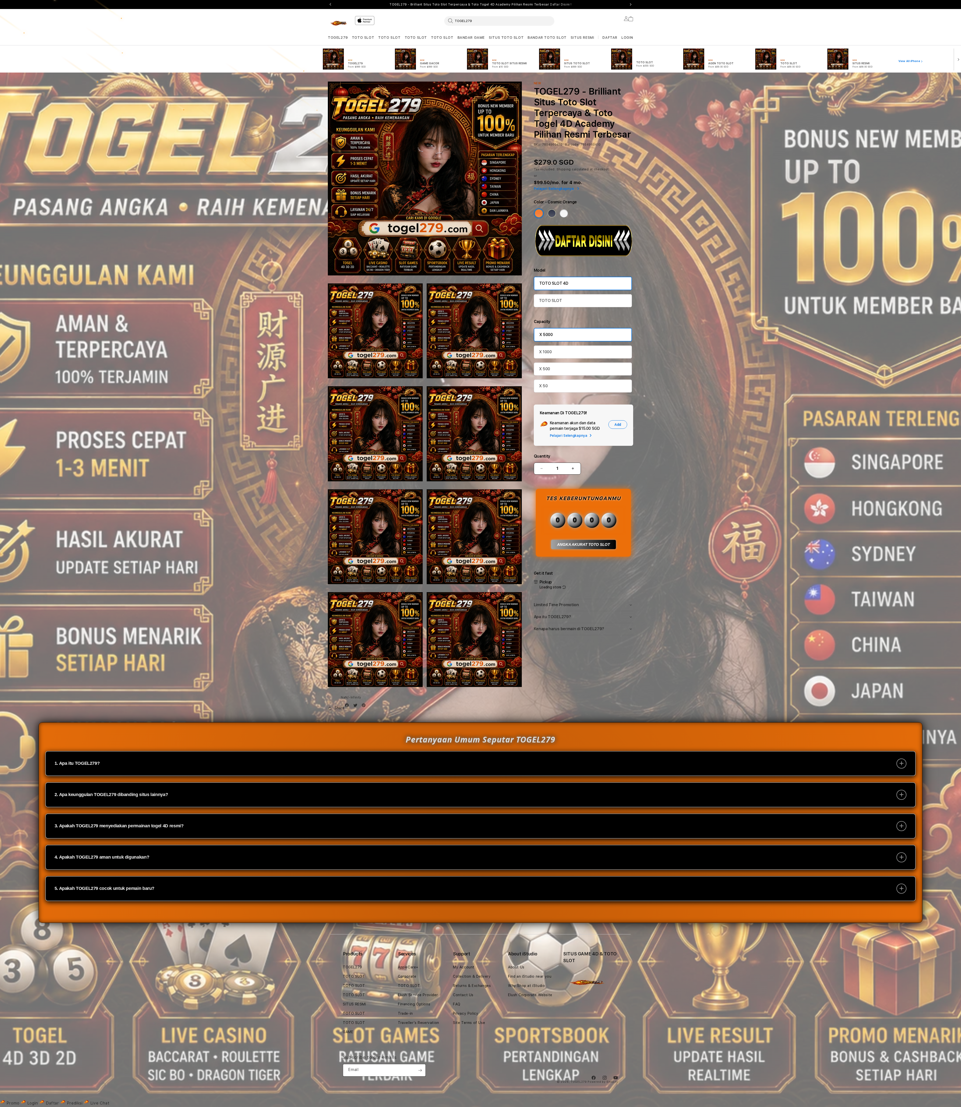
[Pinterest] (364, 706)
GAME (348, 1032)
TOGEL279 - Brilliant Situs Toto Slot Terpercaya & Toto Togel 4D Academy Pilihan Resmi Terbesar (480, 4)
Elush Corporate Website (530, 995)
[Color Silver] (564, 213)
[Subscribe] (419, 1070)
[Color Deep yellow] (552, 213)
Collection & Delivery (472, 976)
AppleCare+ (408, 967)
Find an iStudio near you (529, 976)
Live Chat (99, 1103)
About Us (516, 967)
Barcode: (572, 144)
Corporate (407, 976)
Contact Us (463, 995)
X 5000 (546, 334)
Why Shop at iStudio (526, 986)
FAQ (456, 1004)
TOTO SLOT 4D (553, 283)
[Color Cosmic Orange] (539, 213)
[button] (338, 38)
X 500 (544, 368)
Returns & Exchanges (472, 986)
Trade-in (405, 1013)
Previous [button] (330, 4)
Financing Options (414, 1004)
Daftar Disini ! (561, 4)
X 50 (543, 386)
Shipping (564, 169)
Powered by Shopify (603, 1081)
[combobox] (499, 20)
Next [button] (630, 4)
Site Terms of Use (469, 1023)
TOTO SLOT (363, 38)
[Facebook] (348, 706)
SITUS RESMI (582, 38)
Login (32, 1103)
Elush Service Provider (418, 995)
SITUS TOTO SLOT (506, 38)
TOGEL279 (338, 38)
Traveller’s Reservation (418, 1023)
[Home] (339, 23)
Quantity (542, 456)
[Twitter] (356, 706)
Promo (13, 1103)
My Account (463, 967)
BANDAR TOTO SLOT (547, 38)
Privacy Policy (465, 1013)
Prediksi (74, 1103)
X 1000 (545, 351)
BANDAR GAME (471, 38)
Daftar (52, 1103)
